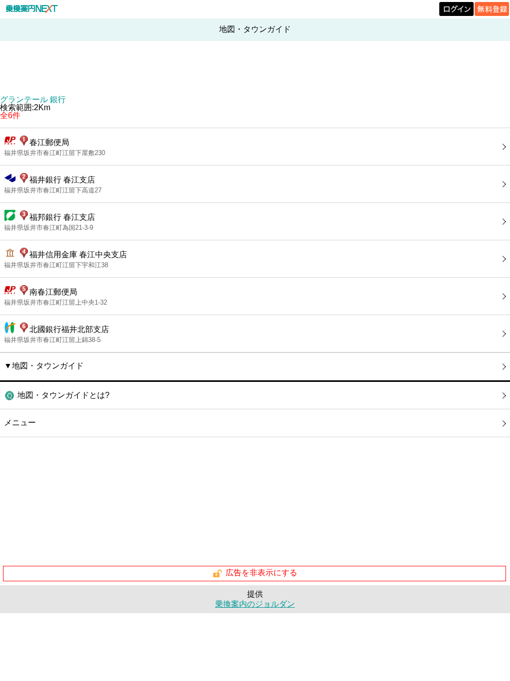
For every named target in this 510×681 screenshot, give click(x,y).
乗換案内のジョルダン (255, 604)
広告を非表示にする (261, 573)
